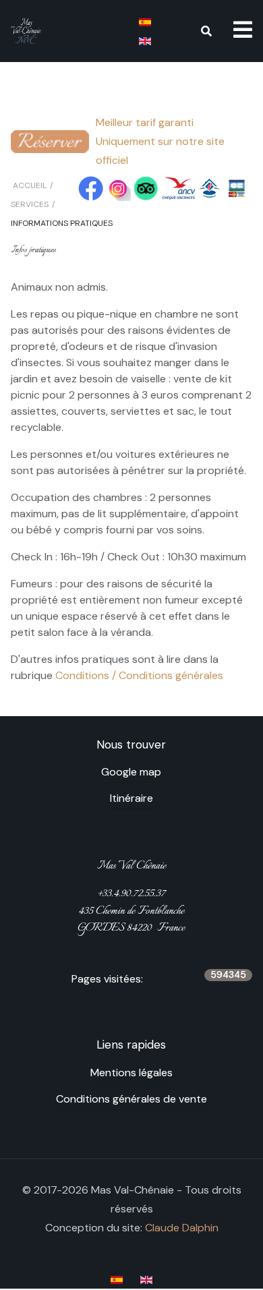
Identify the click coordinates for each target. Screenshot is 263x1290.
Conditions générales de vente (131, 1099)
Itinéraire (131, 798)
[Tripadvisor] (146, 188)
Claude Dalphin (181, 1228)
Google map (131, 772)
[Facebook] (90, 188)
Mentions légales (131, 1072)
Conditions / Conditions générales (139, 675)
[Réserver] (50, 141)
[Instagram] (118, 188)
